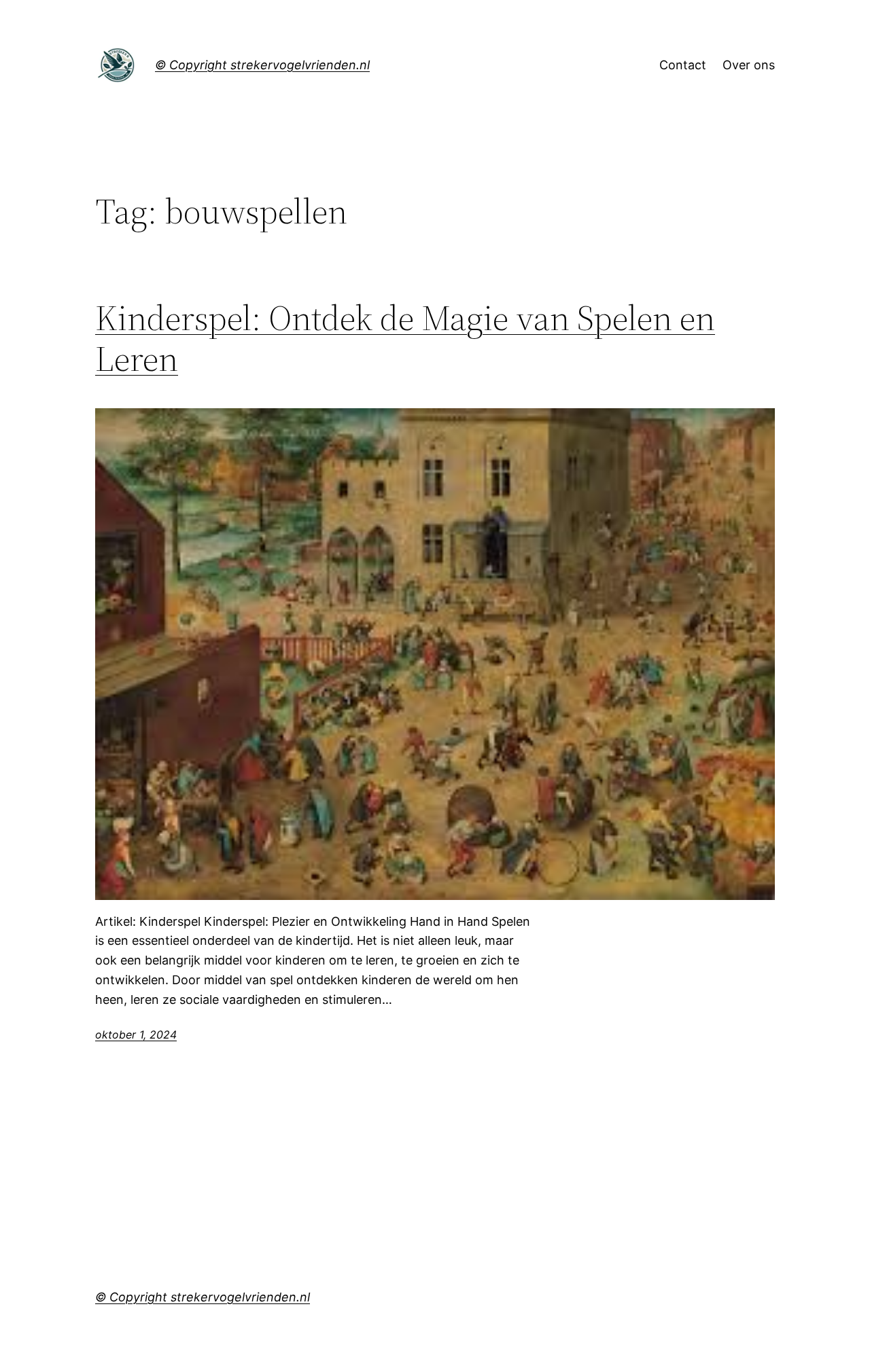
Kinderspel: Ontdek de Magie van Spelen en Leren (405, 338)
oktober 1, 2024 (136, 1034)
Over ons (749, 65)
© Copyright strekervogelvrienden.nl (262, 65)
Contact (682, 65)
